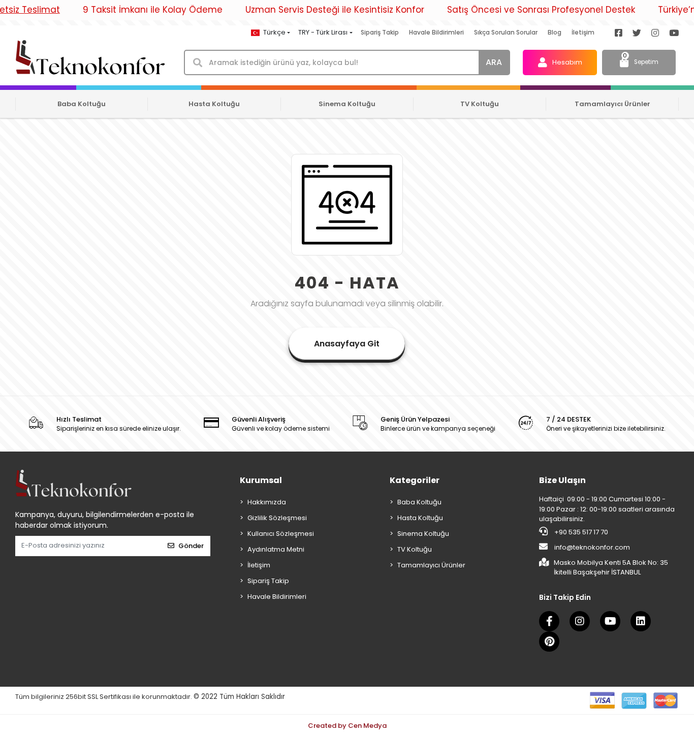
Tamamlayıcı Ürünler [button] (612, 104)
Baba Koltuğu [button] (81, 104)
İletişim (583, 32)
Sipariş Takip (380, 32)
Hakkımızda (266, 502)
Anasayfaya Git (347, 343)
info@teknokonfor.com (591, 547)
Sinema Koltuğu (423, 533)
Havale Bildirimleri (436, 32)
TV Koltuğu (414, 549)
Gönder (191, 546)
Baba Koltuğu (419, 502)
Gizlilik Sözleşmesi (277, 518)
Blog (554, 32)
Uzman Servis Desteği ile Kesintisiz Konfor (334, 10)
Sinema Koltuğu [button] (347, 104)
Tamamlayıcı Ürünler (431, 565)
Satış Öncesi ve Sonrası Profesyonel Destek (541, 10)
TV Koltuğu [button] (479, 104)
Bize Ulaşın (562, 480)
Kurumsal (261, 480)
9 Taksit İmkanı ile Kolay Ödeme (153, 10)
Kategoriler (414, 480)
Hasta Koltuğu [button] (214, 104)
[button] (560, 62)
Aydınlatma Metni (275, 549)
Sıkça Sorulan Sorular (506, 32)
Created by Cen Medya (347, 725)
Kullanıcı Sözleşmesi (280, 533)
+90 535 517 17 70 (580, 532)
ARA (494, 62)
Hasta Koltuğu (420, 518)
